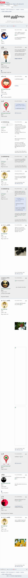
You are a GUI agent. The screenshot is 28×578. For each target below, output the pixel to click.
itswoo (4, 30)
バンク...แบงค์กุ (6, 171)
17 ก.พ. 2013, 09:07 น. (18, 453)
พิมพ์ (26, 26)
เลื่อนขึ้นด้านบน (3, 569)
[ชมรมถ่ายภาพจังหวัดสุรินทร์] (1, 70)
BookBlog (16, 85)
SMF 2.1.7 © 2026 (10, 576)
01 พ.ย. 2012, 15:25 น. (18, 171)
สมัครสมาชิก (21, 4)
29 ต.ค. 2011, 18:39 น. (18, 29)
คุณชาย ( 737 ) (5, 278)
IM (3, 47)
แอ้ (3, 101)
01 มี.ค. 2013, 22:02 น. (18, 517)
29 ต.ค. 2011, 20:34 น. (18, 47)
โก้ (3, 497)
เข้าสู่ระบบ (15, 4)
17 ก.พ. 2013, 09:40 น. (18, 474)
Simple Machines (18, 576)
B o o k (4, 76)
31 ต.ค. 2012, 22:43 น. (18, 121)
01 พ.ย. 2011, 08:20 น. (18, 101)
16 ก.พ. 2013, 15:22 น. (18, 300)
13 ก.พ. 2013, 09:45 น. (18, 277)
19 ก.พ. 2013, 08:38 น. (18, 496)
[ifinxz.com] (1, 491)
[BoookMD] (1, 95)
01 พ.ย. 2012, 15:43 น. (18, 188)
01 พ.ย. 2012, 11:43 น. (18, 156)
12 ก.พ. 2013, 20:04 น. (18, 224)
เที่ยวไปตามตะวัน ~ (18, 113)
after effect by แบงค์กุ (19, 183)
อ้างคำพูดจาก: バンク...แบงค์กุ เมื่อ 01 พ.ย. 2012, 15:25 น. (20, 199)
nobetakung (5, 122)
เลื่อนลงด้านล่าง (3, 26)
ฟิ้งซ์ (3, 475)
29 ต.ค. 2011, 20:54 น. (18, 76)
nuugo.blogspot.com (18, 506)
